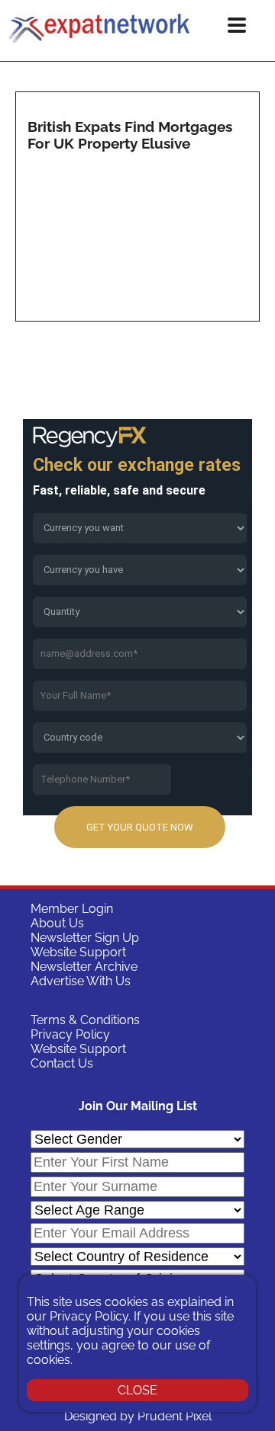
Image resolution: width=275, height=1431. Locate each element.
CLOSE (137, 1390)
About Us (57, 923)
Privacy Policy (70, 1034)
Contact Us (62, 1063)
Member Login (72, 908)
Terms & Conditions (85, 1020)
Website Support (78, 952)
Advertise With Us (81, 981)
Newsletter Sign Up (85, 937)
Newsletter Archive (84, 966)
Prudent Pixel (175, 1416)
